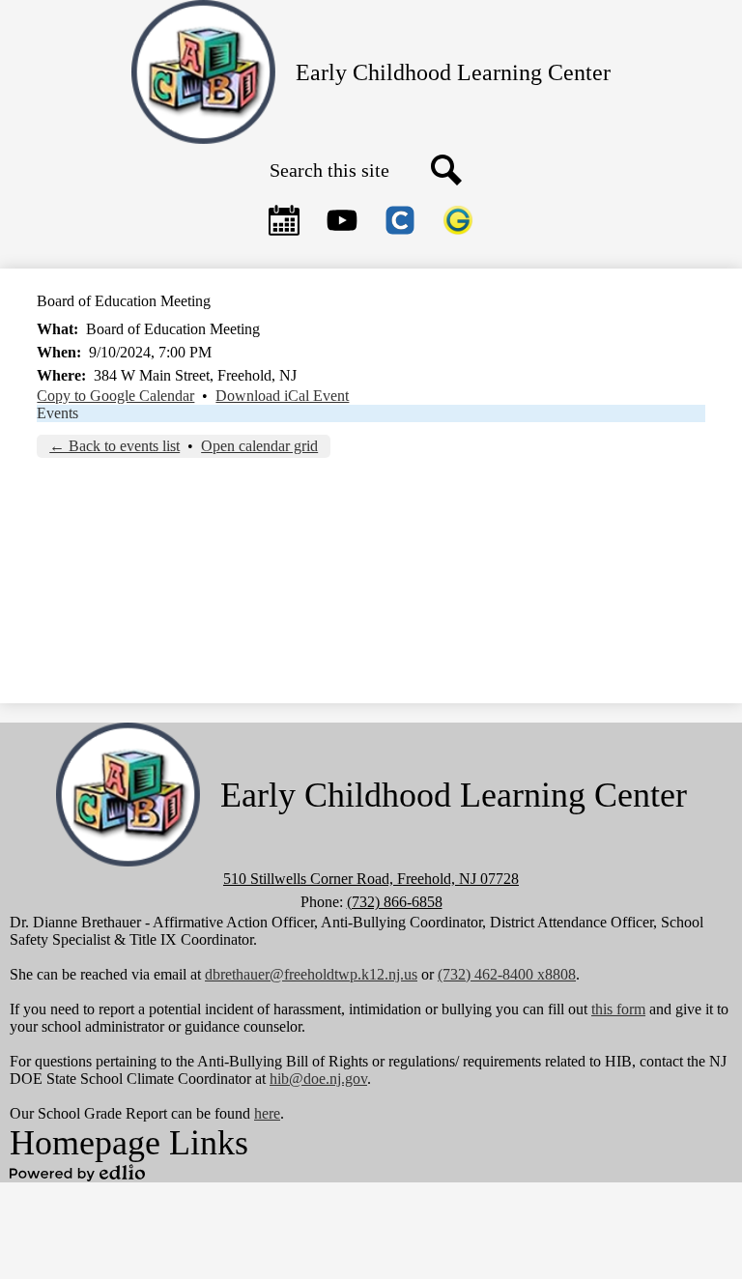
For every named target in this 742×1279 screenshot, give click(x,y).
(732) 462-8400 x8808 (507, 974)
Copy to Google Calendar (115, 395)
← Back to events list (114, 446)
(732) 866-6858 (394, 902)
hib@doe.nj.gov (318, 1078)
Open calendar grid (259, 446)
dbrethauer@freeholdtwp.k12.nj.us (311, 974)
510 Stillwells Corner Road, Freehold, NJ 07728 (371, 878)
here (267, 1113)
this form (618, 1009)
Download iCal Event (282, 395)
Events (57, 413)
